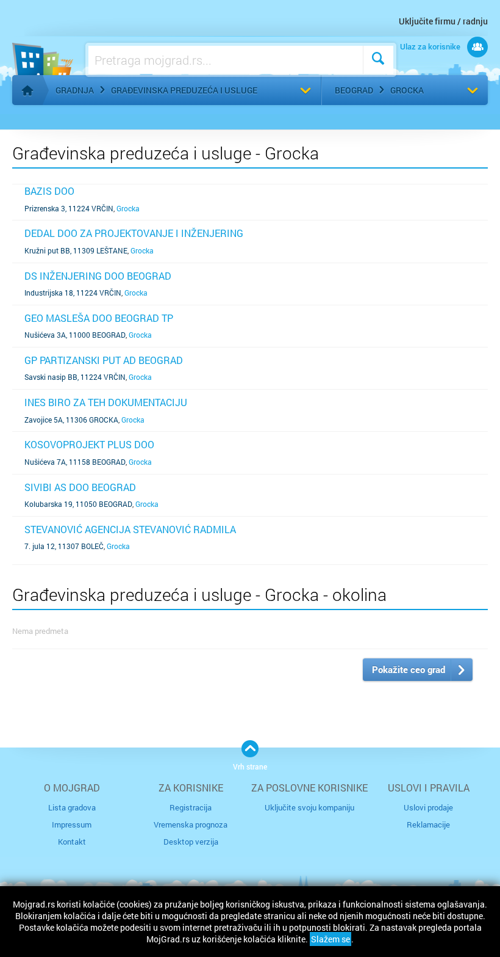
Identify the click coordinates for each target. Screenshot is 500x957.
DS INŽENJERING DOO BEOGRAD (97, 275)
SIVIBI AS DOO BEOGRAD (80, 487)
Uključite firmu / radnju (443, 21)
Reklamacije (428, 824)
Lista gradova (72, 807)
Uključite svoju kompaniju (309, 807)
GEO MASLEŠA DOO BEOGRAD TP (98, 317)
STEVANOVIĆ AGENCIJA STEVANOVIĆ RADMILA (130, 529)
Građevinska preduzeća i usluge (184, 90)
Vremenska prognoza (190, 824)
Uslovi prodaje (428, 807)
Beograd (354, 90)
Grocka (407, 90)
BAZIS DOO (49, 190)
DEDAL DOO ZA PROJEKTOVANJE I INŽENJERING (133, 233)
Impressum (71, 824)
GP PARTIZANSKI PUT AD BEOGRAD (103, 360)
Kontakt (72, 841)
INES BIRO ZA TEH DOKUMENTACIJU (105, 402)
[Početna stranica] (27, 90)
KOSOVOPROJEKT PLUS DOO (89, 444)
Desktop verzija (190, 841)
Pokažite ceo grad (408, 669)
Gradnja (74, 90)
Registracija (191, 807)
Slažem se (330, 939)
